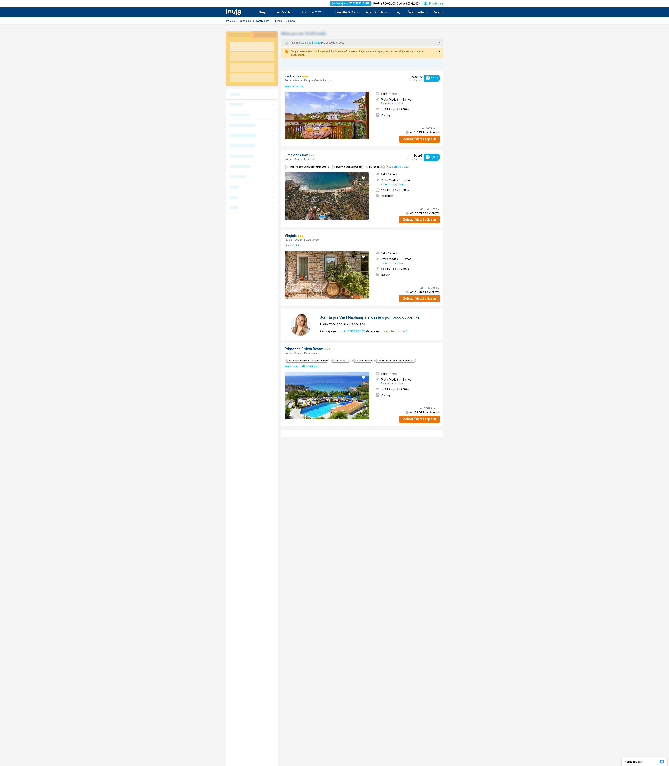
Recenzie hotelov (376, 12)
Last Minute (263, 21)
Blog (398, 12)
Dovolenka (245, 21)
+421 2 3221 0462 (352, 331)
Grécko (278, 21)
